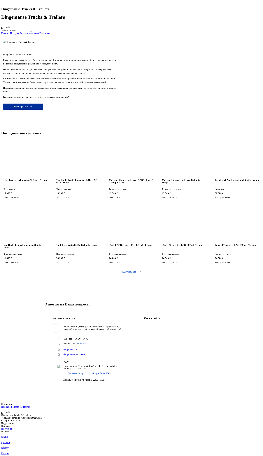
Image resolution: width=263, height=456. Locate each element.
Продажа (6, 407)
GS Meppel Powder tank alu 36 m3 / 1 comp (237, 180)
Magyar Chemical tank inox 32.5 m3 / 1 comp (182, 181)
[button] (99, 373)
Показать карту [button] (75, 373)
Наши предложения (23, 106)
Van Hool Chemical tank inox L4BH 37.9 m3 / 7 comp (76, 181)
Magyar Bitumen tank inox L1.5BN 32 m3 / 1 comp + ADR (131, 181)
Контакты (25, 407)
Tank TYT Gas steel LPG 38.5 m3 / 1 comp (130, 245)
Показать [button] (81, 343)
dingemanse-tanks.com (74, 354)
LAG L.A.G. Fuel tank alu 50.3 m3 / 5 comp (25, 180)
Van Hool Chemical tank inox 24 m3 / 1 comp (23, 246)
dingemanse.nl (70, 349)
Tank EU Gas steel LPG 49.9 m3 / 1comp (76, 245)
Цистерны (6, 428)
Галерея (15, 407)
